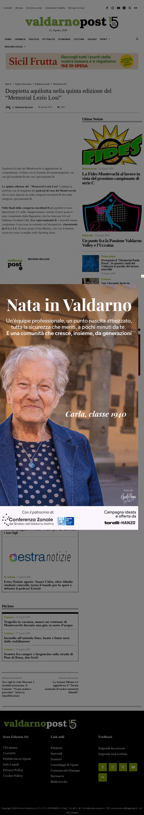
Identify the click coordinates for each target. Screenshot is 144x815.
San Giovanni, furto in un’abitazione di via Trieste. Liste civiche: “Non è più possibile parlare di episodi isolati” (60, 404)
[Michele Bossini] (8, 107)
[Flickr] (135, 8)
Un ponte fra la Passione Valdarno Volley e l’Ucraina (59, 350)
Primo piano (9, 416)
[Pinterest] (108, 106)
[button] (137, 39)
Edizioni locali (42, 84)
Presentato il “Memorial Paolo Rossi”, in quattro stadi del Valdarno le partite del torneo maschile (19, 404)
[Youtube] (118, 8)
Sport (8, 84)
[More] (135, 106)
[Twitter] (130, 8)
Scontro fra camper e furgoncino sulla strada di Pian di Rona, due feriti (38, 655)
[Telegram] (124, 8)
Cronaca (46, 416)
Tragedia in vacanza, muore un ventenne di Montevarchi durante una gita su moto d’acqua (38, 623)
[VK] (117, 106)
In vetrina (9, 472)
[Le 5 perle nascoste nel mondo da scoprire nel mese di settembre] (40, 453)
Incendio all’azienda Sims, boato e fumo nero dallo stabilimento (36, 639)
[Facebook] (107, 8)
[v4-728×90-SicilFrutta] (72, 61)
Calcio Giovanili (23, 84)
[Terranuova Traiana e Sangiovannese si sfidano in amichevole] (90, 312)
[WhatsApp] (126, 106)
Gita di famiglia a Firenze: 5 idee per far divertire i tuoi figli (40, 531)
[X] (100, 106)
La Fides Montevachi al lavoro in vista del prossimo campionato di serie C (19, 352)
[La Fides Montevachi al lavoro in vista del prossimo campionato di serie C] (20, 330)
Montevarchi (60, 84)
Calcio (104, 305)
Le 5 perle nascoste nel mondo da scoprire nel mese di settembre (37, 478)
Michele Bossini (24, 107)
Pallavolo (47, 358)
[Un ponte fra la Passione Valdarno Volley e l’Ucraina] (60, 330)
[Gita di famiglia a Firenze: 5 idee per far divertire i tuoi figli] (40, 505)
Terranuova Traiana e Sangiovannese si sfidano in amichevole (118, 312)
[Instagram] (113, 8)
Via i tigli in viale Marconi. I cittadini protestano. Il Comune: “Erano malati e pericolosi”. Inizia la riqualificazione (18, 689)
